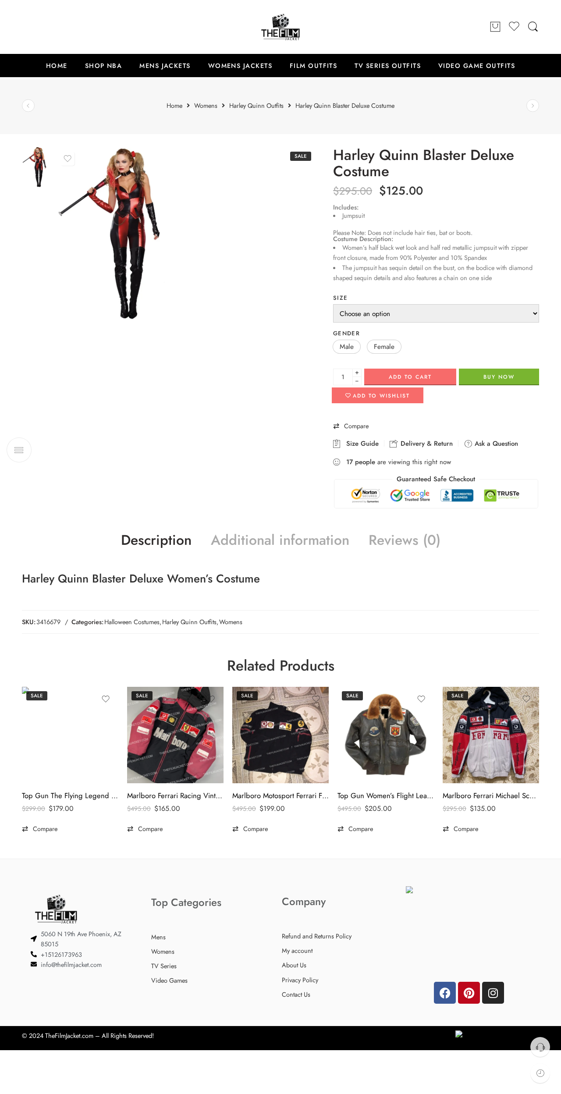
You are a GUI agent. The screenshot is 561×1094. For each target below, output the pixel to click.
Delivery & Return (425, 443)
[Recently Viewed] (540, 1073)
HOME (56, 65)
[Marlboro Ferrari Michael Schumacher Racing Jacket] (491, 735)
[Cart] (495, 27)
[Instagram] (493, 993)
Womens (230, 621)
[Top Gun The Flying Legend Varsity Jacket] (70, 735)
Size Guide (360, 443)
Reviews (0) (404, 540)
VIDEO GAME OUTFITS (476, 65)
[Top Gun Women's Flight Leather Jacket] (385, 735)
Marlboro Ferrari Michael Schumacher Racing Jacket (491, 795)
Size (340, 298)
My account (297, 950)
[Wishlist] (67, 159)
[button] (346, 346)
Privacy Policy (300, 979)
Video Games (169, 980)
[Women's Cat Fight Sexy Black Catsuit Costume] (532, 105)
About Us (294, 965)
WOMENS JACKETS (240, 65)
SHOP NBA (103, 65)
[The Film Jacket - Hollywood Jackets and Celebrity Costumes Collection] (280, 27)
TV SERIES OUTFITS (388, 65)
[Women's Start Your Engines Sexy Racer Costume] (28, 105)
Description (156, 540)
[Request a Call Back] (540, 1047)
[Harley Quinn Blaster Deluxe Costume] (37, 165)
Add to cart (410, 377)
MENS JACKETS (164, 65)
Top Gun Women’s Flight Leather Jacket (385, 795)
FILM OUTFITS (313, 65)
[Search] (533, 27)
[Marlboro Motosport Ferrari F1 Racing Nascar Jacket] (280, 735)
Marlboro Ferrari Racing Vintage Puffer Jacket (175, 795)
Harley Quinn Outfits (189, 621)
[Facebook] (445, 993)
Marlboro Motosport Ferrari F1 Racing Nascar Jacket (280, 795)
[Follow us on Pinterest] (43, 26)
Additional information (280, 540)
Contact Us (296, 994)
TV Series (164, 965)
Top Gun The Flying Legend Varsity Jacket (70, 795)
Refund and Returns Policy (317, 936)
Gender (346, 333)
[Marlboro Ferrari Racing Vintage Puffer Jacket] (175, 735)
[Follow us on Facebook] (26, 26)
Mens (158, 936)
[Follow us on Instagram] (61, 26)
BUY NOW (499, 377)
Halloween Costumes (132, 621)
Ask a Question (495, 443)
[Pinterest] (469, 993)
